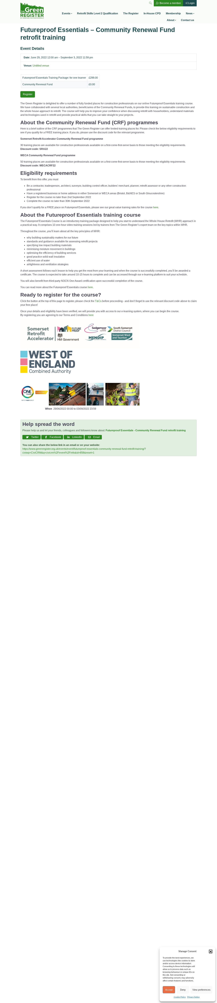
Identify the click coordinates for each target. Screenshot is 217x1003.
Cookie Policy (180, 997)
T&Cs (98, 301)
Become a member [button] (170, 3)
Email (96, 437)
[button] (210, 951)
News (189, 13)
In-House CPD (152, 13)
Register (27, 94)
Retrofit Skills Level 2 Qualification (97, 13)
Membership (173, 13)
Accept (169, 989)
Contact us (187, 20)
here (155, 207)
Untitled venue (41, 65)
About (170, 20)
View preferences (201, 989)
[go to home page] (32, 10)
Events (66, 13)
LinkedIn (76, 437)
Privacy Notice (193, 997)
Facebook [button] (54, 437)
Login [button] (191, 3)
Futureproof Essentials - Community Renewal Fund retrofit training (146, 430)
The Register (131, 13)
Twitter (34, 437)
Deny (183, 989)
